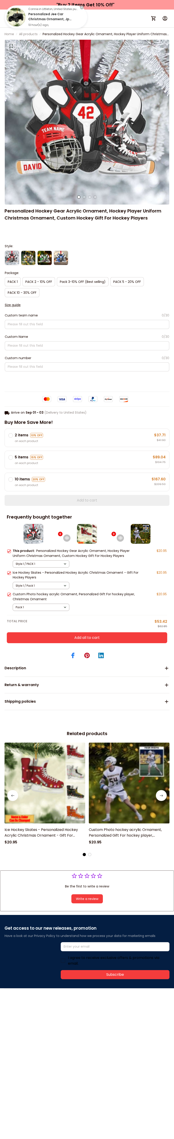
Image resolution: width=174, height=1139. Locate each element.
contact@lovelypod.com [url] (33, 1012)
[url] (72, 1012)
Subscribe (115, 974)
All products (28, 34)
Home (9, 34)
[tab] (78, 197)
